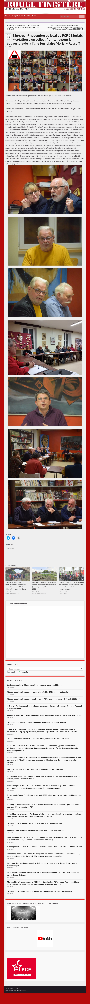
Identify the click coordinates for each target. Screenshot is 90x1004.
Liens (34, 16)
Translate (24, 672)
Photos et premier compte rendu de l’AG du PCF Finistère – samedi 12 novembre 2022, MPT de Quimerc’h (24, 27)
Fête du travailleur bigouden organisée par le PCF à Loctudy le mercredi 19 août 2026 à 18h (43, 699)
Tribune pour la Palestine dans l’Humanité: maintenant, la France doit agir (37, 722)
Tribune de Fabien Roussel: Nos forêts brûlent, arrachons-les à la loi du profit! (38, 739)
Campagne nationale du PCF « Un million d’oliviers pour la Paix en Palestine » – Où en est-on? (44, 847)
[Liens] (21, 968)
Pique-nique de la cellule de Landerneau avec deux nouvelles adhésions (35, 830)
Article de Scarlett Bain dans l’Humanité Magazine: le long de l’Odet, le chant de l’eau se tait (44, 715)
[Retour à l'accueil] (45, 7)
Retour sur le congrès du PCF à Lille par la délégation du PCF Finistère (35, 769)
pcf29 (9, 47)
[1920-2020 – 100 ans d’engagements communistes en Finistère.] (23, 913)
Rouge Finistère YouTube (21, 16)
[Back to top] (85, 999)
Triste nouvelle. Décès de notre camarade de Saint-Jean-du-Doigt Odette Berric (39, 891)
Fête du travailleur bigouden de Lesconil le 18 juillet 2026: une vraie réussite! (38, 692)
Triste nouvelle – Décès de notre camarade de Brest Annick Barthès (34, 823)
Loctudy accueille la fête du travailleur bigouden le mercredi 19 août (34, 685)
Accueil (7, 16)
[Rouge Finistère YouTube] (45, 938)
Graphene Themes (20, 990)
